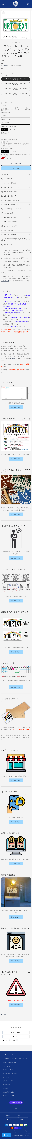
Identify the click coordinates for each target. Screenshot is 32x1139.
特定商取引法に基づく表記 (10, 1073)
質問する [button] (17, 1036)
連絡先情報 (27, 1135)
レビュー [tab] (5, 1040)
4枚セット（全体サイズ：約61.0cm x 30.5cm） (15, 79)
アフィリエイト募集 (8, 1096)
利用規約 (28, 1133)
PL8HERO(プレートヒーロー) (15, 1131)
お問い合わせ (5, 281)
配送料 (5, 65)
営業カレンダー (7, 1088)
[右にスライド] (19, 42)
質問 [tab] (14, 1040)
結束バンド (12, 358)
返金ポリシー (7, 1077)
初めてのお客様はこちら (9, 1062)
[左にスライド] (12, 42)
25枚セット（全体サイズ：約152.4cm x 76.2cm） (16, 93)
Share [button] (4, 1014)
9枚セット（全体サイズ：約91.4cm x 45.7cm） (15, 84)
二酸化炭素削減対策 (8, 1092)
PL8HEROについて (8, 1070)
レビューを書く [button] (17, 1032)
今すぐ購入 (16, 168)
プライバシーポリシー (9, 1081)
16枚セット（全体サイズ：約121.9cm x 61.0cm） (16, 89)
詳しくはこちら (16, 407)
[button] (3, 4)
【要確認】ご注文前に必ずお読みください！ (15, 1058)
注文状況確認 (7, 1084)
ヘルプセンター (7, 1066)
